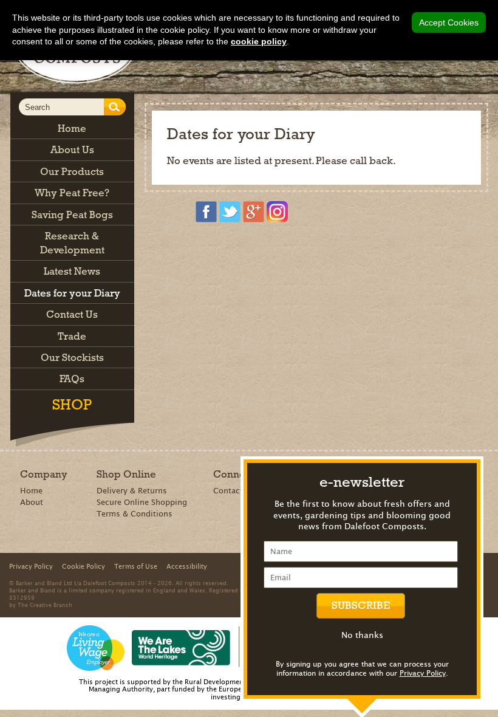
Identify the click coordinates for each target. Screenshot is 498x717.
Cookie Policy (83, 566)
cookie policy (259, 41)
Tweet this (243, 248)
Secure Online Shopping (142, 502)
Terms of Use (135, 566)
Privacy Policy (423, 673)
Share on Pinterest (226, 248)
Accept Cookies (449, 22)
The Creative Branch (45, 604)
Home (31, 490)
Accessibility (186, 566)
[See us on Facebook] (206, 211)
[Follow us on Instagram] (277, 211)
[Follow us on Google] (253, 211)
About (31, 502)
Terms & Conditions (134, 513)
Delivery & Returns (132, 490)
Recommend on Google (208, 248)
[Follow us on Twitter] (229, 211)
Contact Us (234, 490)
